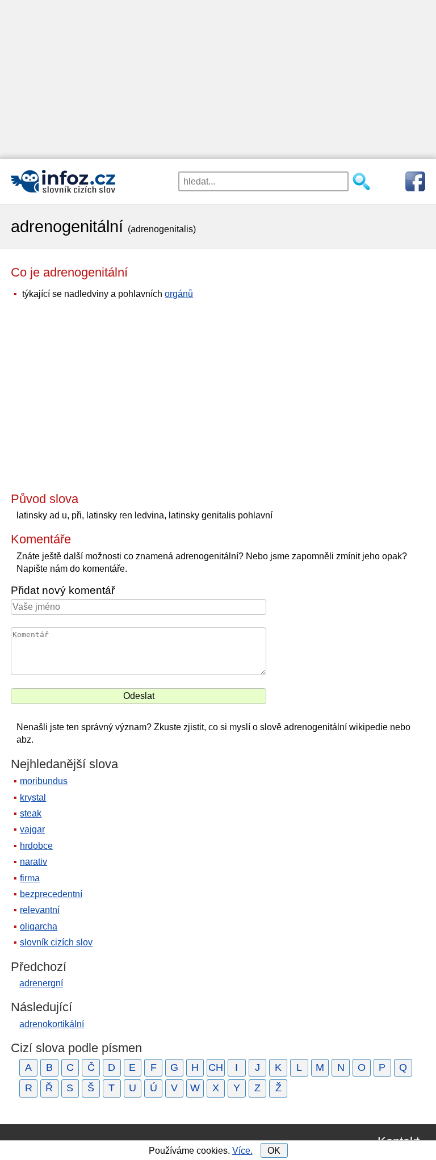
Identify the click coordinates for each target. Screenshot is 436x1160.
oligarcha (38, 926)
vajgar (32, 829)
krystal (33, 797)
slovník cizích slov (56, 942)
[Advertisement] (218, 79)
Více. (242, 1150)
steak (30, 813)
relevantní (40, 910)
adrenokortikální (51, 1024)
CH (215, 1067)
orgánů (179, 294)
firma (30, 878)
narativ (33, 861)
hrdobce (36, 846)
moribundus (44, 781)
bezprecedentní (51, 894)
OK (273, 1150)
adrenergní (41, 983)
